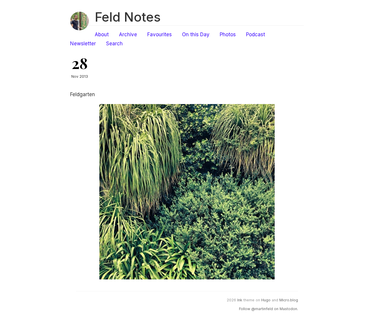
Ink (239, 300)
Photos (228, 34)
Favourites (159, 34)
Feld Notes (128, 17)
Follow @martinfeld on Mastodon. (268, 309)
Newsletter (83, 43)
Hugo (266, 300)
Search (114, 43)
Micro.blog (288, 300)
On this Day (195, 34)
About (102, 34)
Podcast (255, 34)
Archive (128, 34)
